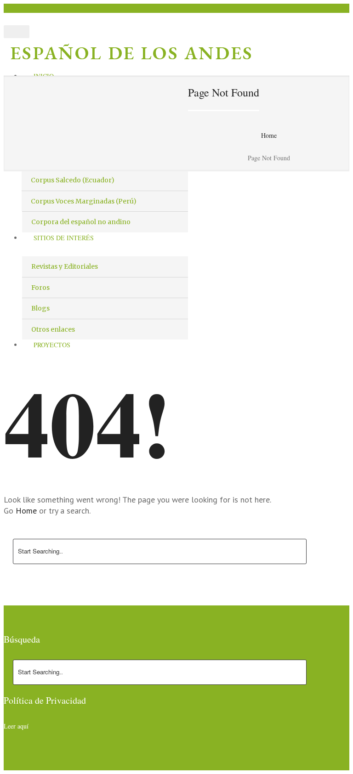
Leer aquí (16, 726)
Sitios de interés (64, 237)
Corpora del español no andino (81, 222)
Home (269, 135)
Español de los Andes (132, 53)
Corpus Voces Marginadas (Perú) (84, 201)
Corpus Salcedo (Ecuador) (72, 180)
